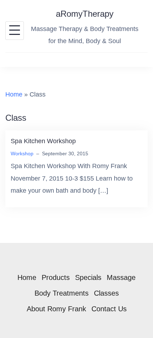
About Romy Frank (56, 309)
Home (13, 94)
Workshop (22, 153)
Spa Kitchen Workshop (43, 141)
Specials (88, 277)
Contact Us (109, 309)
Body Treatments (62, 293)
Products (56, 277)
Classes (106, 293)
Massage (121, 277)
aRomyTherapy (85, 14)
